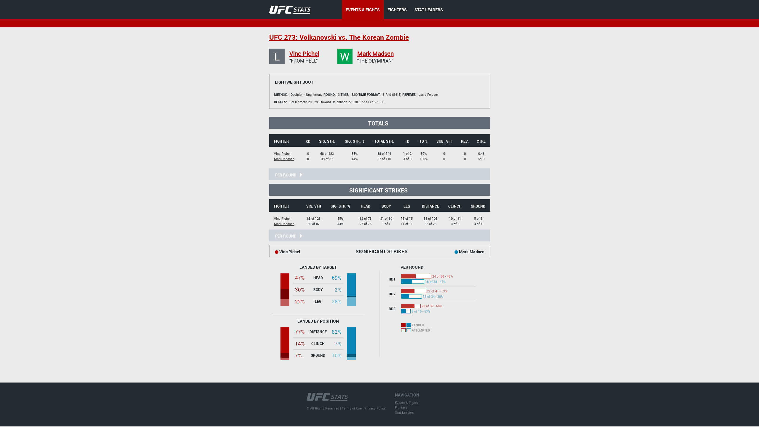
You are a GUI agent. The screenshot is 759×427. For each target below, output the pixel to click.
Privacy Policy (375, 408)
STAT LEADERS (428, 9)
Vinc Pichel (304, 54)
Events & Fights (406, 402)
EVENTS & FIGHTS (363, 9)
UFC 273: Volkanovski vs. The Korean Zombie (339, 37)
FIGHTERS (397, 9)
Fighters (401, 407)
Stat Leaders (404, 412)
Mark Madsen (375, 54)
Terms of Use (352, 408)
